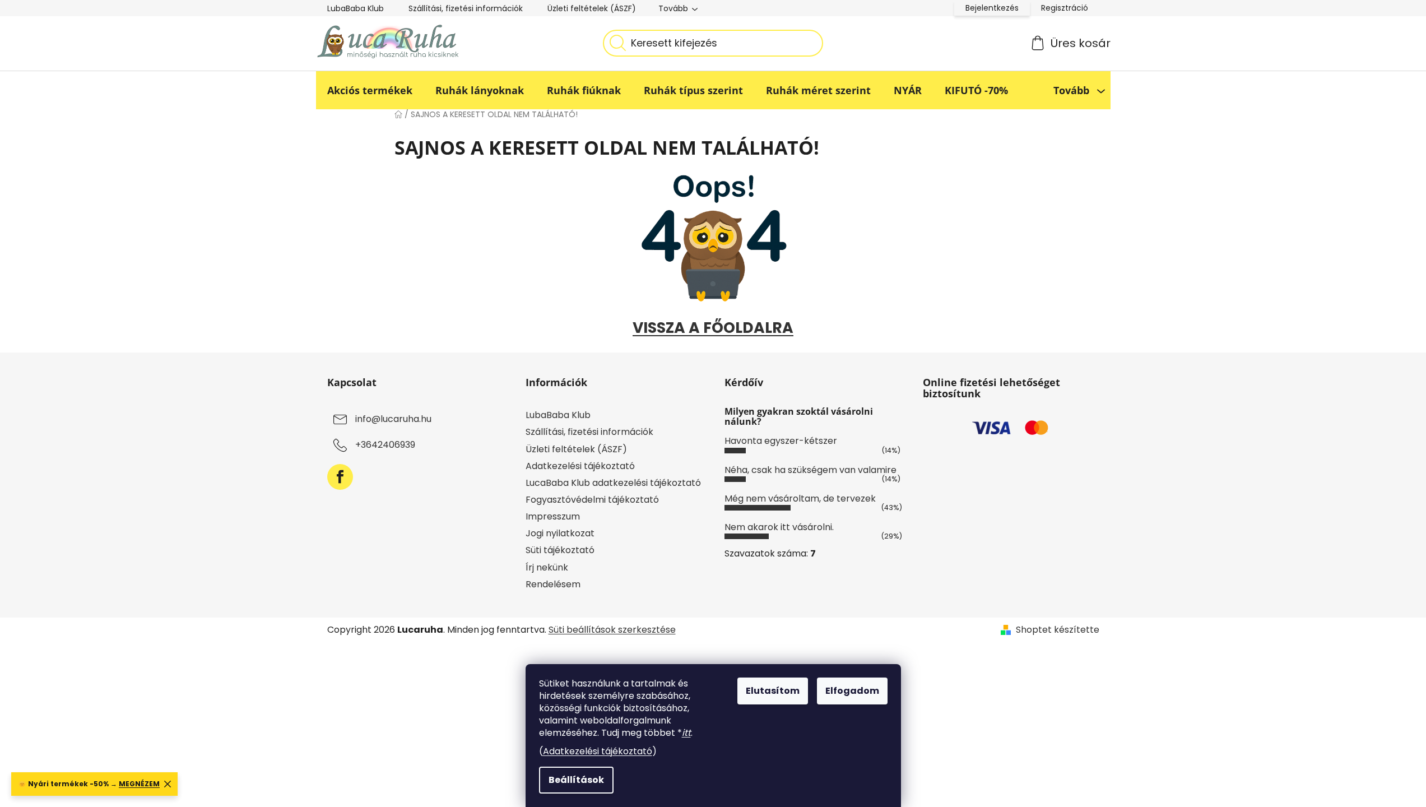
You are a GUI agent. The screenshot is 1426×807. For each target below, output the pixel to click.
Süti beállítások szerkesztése (612, 629)
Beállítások (576, 779)
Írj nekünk (547, 567)
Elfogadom (852, 690)
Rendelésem (553, 584)
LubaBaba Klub (355, 8)
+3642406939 (385, 445)
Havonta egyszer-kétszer (780, 440)
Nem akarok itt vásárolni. (779, 527)
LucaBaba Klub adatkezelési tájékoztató (613, 482)
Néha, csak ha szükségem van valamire (810, 469)
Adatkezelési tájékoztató (597, 751)
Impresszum (553, 516)
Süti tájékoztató (560, 550)
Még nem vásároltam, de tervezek (800, 498)
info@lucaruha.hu (393, 419)
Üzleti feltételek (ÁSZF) (591, 8)
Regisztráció (1064, 7)
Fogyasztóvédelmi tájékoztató (592, 499)
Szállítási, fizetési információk (465, 8)
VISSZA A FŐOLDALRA (713, 327)
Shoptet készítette (1057, 630)
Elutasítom (773, 690)
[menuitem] (370, 90)
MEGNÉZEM (139, 784)
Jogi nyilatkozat (560, 533)
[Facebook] (340, 477)
